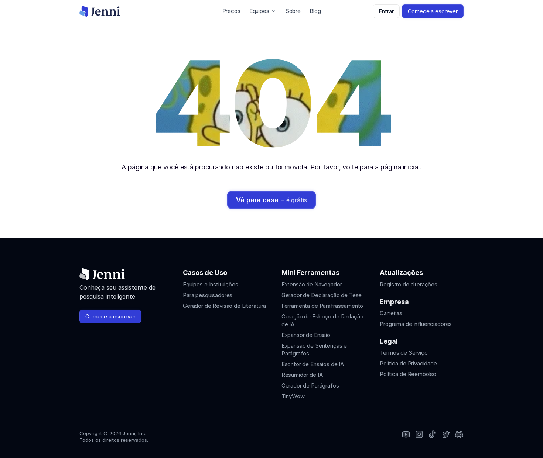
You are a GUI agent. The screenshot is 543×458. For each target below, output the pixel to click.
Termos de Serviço (403, 352)
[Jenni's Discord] (459, 435)
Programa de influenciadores (416, 323)
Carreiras (391, 313)
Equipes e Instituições (210, 284)
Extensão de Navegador (311, 284)
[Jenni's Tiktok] (432, 435)
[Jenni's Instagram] (406, 435)
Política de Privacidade (408, 363)
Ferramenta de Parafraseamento (322, 305)
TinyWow (293, 396)
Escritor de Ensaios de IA (312, 364)
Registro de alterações (408, 284)
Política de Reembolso (408, 374)
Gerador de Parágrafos (310, 385)
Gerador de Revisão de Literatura (224, 305)
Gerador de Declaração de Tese (321, 295)
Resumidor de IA (302, 374)
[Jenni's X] (445, 435)
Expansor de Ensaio (305, 334)
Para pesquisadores (207, 295)
